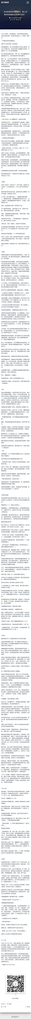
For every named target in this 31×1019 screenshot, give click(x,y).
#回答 (10, 1004)
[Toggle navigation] (28, 2)
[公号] (15, 983)
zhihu (4, 1004)
